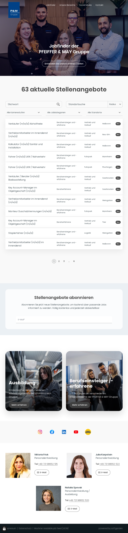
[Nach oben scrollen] (17, 10)
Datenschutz (25, 528)
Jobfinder (51, 5)
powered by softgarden (111, 528)
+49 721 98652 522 (110, 464)
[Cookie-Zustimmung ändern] (4, 529)
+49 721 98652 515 (48, 464)
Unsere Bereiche (67, 5)
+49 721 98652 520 (79, 500)
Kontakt (99, 5)
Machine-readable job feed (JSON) (51, 528)
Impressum (10, 528)
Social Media (85, 5)
